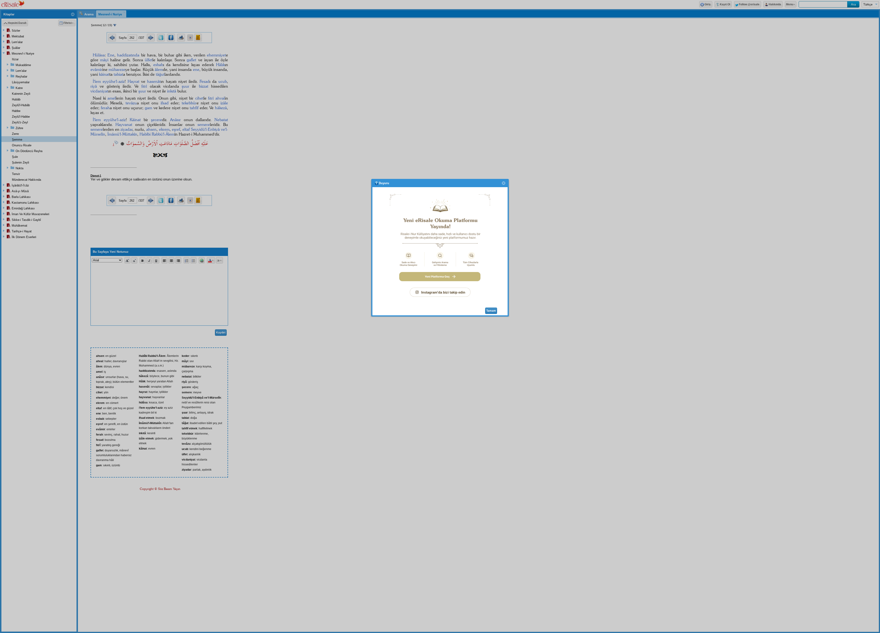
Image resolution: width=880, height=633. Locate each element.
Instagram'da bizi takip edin (443, 292)
